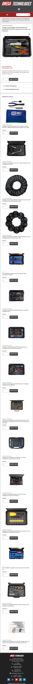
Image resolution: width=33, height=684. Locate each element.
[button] (7, 14)
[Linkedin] (24, 679)
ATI (3, 272)
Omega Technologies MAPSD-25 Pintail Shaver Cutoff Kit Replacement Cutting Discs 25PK (16, 200)
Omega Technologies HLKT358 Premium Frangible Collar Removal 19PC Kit (15, 384)
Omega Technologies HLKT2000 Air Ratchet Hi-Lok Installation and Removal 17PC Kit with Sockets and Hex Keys (15, 421)
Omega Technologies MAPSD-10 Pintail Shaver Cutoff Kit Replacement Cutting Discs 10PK (16, 237)
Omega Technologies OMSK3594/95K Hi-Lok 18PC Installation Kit (15, 311)
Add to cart (13, 79)
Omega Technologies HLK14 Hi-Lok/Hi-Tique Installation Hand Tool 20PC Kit (13, 495)
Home (3, 18)
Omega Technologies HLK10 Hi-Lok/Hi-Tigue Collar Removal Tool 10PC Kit (15, 605)
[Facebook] (8, 679)
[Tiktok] (20, 679)
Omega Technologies (7, 25)
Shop (7, 18)
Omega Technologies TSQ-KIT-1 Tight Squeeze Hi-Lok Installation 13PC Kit (16, 163)
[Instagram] (12, 679)
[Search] (29, 14)
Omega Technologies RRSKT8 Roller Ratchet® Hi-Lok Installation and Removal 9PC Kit (16, 531)
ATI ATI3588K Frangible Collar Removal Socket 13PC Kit (15, 568)
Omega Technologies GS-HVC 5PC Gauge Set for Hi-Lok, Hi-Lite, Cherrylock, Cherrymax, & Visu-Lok (16, 642)
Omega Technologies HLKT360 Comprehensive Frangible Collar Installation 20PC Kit (14, 347)
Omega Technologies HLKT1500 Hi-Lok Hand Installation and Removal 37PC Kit (14, 458)
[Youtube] (16, 679)
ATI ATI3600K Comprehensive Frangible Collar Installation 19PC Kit (14, 274)
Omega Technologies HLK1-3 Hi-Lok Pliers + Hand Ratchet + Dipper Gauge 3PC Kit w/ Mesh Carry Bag (15, 127)
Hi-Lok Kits (12, 18)
